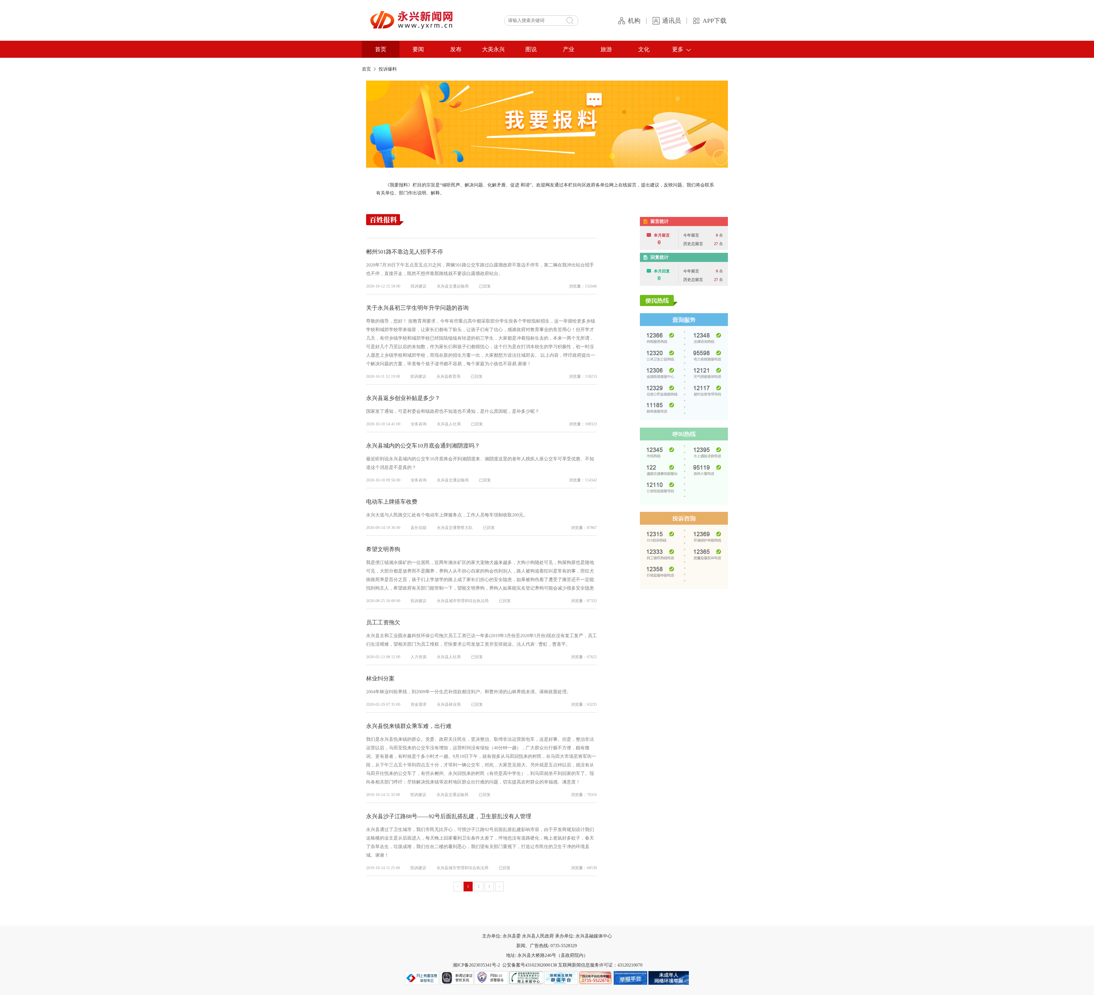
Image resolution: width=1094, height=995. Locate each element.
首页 (380, 49)
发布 (456, 49)
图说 (531, 49)
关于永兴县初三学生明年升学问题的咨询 (417, 308)
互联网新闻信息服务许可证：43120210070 (600, 965)
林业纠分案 (380, 678)
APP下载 (714, 20)
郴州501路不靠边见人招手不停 (404, 252)
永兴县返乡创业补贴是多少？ (403, 398)
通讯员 (671, 20)
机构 (634, 20)
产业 (568, 49)
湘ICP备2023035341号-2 (476, 965)
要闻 (418, 49)
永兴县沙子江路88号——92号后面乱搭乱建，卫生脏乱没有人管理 (448, 816)
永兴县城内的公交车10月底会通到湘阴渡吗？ (423, 445)
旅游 (606, 49)
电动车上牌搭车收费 (391, 501)
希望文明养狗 (383, 549)
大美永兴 (493, 49)
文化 (644, 49)
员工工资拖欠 (383, 622)
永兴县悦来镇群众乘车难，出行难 (409, 726)
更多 (677, 49)
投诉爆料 (388, 69)
